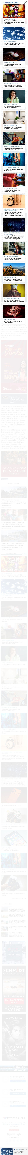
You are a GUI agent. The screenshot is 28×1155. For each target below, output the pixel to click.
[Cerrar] (26, 1149)
